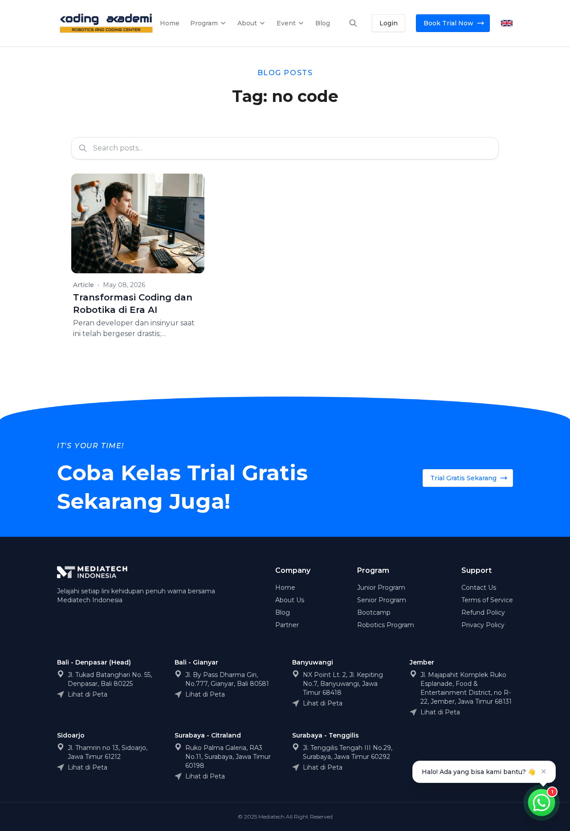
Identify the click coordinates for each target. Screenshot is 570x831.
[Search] (353, 23)
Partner (287, 625)
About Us (289, 600)
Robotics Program (385, 625)
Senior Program (381, 600)
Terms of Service (487, 600)
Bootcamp (374, 612)
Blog (282, 612)
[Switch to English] (507, 23)
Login (388, 23)
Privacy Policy (483, 625)
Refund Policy (483, 612)
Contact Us (478, 588)
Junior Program (381, 588)
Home (285, 588)
